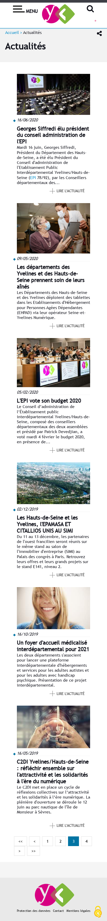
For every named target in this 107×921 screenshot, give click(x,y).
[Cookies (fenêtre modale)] (98, 912)
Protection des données (33, 911)
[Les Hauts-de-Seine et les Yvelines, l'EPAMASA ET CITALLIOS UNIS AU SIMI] (53, 502)
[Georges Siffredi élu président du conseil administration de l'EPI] (53, 113)
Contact (58, 911)
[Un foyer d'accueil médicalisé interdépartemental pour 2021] (53, 627)
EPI (33, 177)
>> (33, 850)
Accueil (12, 32)
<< (20, 841)
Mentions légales (78, 911)
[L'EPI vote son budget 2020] (53, 385)
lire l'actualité (71, 191)
